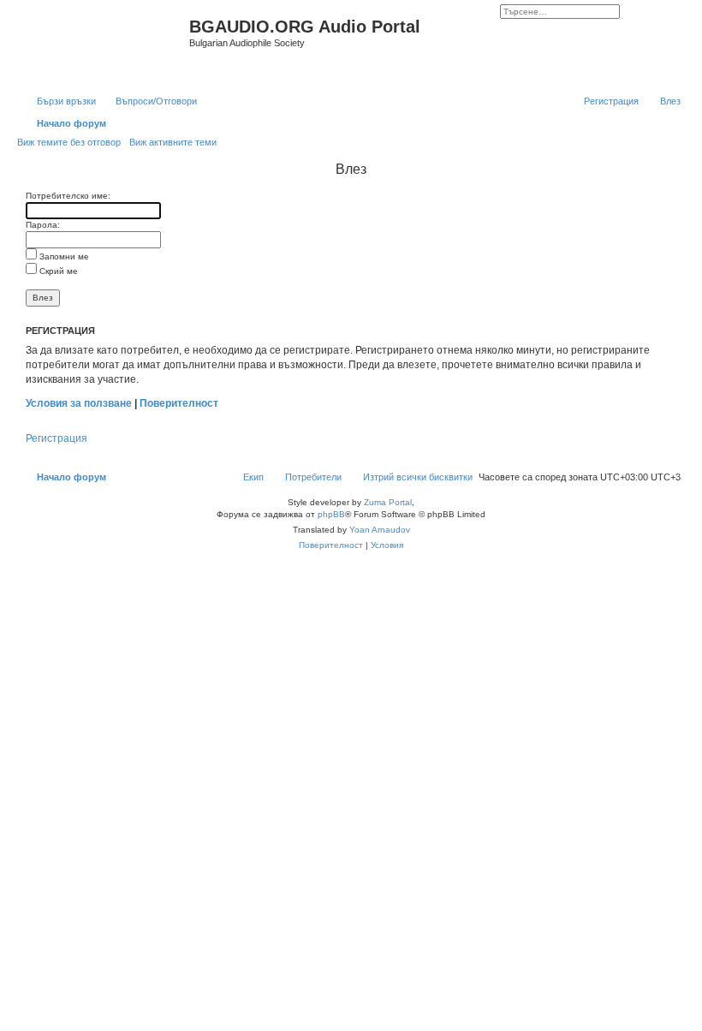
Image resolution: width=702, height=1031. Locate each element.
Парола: (43, 224)
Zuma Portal (388, 502)
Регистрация (56, 438)
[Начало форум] (105, 45)
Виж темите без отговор (69, 142)
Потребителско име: (68, 195)
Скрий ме (57, 271)
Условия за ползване (79, 403)
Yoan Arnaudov (379, 529)
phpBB (331, 514)
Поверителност (179, 403)
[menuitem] (148, 101)
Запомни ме (63, 256)
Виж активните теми (173, 142)
